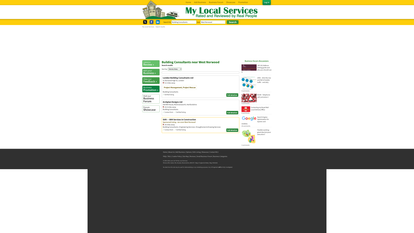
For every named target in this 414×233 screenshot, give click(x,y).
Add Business (180, 152)
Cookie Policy (177, 156)
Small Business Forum (204, 156)
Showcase (149, 109)
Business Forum (148, 98)
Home (165, 152)
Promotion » (150, 89)
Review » (148, 63)
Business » (149, 72)
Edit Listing (197, 152)
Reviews (193, 156)
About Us (171, 152)
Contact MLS (214, 152)
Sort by (164, 69)
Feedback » (150, 80)
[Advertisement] (207, 44)
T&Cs (169, 156)
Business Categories (220, 156)
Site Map (186, 156)
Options (189, 152)
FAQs (164, 156)
